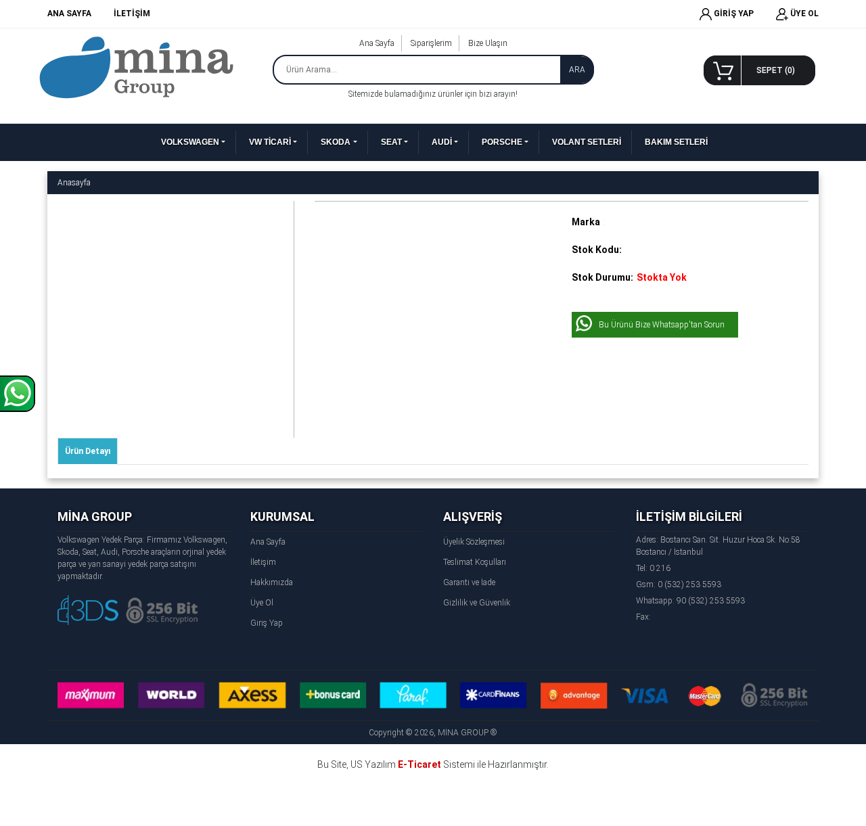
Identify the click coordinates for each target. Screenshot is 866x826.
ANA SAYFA (69, 13)
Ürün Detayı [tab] (87, 451)
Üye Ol (261, 602)
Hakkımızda (271, 582)
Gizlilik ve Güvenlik (476, 602)
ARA (577, 69)
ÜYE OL (803, 13)
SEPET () (775, 70)
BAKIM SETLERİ (676, 142)
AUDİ (442, 142)
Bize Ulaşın (487, 43)
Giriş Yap (266, 623)
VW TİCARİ (270, 142)
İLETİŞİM (132, 13)
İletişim (263, 562)
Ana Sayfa (376, 43)
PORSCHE (502, 142)
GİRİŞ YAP (733, 13)
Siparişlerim (431, 43)
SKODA (335, 142)
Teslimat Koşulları (474, 562)
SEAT (391, 142)
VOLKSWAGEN (190, 142)
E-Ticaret (419, 764)
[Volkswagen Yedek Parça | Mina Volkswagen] (136, 67)
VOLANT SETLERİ (586, 142)
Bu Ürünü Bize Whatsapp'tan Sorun (662, 324)
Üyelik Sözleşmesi (474, 542)
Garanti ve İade (469, 582)
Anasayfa (74, 182)
